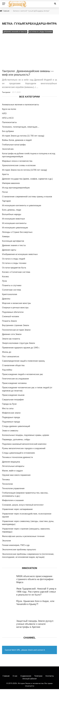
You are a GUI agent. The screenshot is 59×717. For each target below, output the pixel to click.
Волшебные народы (11, 214)
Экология (6, 540)
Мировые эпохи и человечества (17, 161)
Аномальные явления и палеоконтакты (20, 104)
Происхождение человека (14, 383)
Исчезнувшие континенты (14, 223)
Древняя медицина (11, 462)
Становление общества (13, 365)
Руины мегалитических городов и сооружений (23, 448)
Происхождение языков (13, 395)
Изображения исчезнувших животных (20, 254)
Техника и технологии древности (17, 457)
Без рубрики (8, 131)
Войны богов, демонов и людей (17, 140)
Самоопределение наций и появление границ (23, 361)
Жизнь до (6, 352)
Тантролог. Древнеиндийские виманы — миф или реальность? (28, 72)
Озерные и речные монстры (15, 307)
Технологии (7, 484)
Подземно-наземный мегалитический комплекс (24, 444)
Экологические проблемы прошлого (19, 549)
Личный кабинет (29, 678)
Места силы (8, 408)
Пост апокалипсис (10, 356)
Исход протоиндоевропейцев (16, 187)
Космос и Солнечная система (16, 272)
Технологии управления (13, 488)
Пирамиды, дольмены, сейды (16, 439)
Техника (6, 479)
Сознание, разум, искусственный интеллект (23, 505)
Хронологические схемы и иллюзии (19, 165)
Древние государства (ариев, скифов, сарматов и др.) (27, 179)
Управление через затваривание (17, 509)
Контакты (50, 676)
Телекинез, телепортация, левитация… (20, 127)
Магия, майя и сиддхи (12, 470)
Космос (5, 276)
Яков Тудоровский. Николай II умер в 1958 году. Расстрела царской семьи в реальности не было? (36, 591)
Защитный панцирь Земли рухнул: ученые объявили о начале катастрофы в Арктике (35, 623)
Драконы (6, 298)
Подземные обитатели (12, 312)
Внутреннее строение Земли (15, 325)
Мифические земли (11, 413)
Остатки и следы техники (40, 31)
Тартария (6, 201)
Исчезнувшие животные (13, 218)
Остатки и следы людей (13, 259)
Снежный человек (10, 316)
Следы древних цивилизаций (16, 426)
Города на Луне (9, 404)
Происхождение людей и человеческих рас (22, 374)
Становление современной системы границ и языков (27, 196)
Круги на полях (9, 109)
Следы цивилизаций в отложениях (18, 453)
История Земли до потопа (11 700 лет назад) (23, 136)
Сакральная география (13, 399)
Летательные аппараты (13, 466)
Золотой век (8, 149)
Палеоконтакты (9, 122)
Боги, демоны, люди (11, 210)
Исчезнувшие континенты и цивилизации (21, 205)
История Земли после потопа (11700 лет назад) (24, 170)
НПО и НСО (8, 118)
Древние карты (9, 250)
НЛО (4, 113)
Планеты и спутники (11, 285)
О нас (15, 676)
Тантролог (6, 92)
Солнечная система (11, 290)
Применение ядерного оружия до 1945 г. (21, 347)
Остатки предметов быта (14, 267)
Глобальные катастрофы (14, 144)
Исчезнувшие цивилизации (15, 227)
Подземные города (11, 421)
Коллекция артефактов (13, 241)
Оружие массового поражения (16, 475)
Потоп (5, 192)
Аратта (5, 174)
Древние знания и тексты (15, 31)
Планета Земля (9, 321)
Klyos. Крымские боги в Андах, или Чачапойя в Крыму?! (35, 602)
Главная (6, 676)
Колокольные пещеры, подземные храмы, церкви (25, 435)
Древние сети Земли (11, 334)
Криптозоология (9, 294)
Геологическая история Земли (16, 330)
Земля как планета (11, 339)
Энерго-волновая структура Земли (18, 343)
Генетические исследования (15, 378)
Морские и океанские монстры (16, 303)
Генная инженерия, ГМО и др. (16, 545)
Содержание (25, 676)
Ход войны (7, 370)
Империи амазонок (11, 183)
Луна (4, 281)
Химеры (6, 236)
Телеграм (38, 676)
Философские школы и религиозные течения (23, 536)
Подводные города (11, 417)
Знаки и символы (10, 430)
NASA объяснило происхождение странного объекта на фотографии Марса (34, 579)
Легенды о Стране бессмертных (17, 232)
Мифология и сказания (13, 500)
